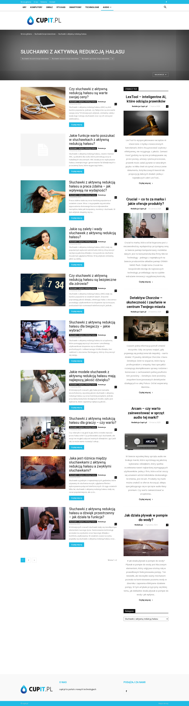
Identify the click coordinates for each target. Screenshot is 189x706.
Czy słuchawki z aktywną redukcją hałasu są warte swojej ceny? (88, 93)
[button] (165, 7)
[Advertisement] (118, 20)
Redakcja (102, 102)
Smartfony (75, 7)
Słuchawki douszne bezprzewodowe (35, 59)
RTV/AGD (61, 7)
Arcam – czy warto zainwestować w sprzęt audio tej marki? (146, 413)
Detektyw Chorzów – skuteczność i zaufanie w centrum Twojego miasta (146, 302)
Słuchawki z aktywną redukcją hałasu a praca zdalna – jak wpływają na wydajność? (92, 186)
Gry (24, 7)
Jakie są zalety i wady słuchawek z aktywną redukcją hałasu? (92, 233)
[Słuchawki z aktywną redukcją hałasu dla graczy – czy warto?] (43, 433)
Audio (106, 7)
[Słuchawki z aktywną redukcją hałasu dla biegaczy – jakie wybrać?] (43, 336)
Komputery (36, 7)
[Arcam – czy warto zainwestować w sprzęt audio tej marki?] (146, 439)
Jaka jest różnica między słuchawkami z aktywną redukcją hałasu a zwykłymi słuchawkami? (90, 464)
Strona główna (26, 2)
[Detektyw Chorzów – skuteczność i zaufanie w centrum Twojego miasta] (146, 328)
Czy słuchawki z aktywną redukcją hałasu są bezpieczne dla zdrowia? (92, 280)
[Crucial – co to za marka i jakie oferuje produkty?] (146, 225)
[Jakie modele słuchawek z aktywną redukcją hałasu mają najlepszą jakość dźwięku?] (43, 386)
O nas (36, 2)
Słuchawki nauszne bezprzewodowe (65, 59)
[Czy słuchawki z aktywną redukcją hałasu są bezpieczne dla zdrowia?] (43, 290)
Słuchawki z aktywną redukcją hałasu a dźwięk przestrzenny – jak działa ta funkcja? (92, 513)
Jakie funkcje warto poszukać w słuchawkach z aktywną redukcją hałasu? (92, 140)
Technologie (92, 7)
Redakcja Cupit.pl (139, 106)
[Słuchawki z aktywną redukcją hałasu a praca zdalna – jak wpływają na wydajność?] (43, 196)
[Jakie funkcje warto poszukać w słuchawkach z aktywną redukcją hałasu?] (43, 150)
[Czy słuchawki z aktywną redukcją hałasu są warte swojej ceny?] (43, 103)
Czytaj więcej (76, 125)
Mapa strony (163, 703)
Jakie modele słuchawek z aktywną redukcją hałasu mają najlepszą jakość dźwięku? (92, 376)
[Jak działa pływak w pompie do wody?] (146, 542)
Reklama (44, 2)
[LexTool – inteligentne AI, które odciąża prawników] (146, 123)
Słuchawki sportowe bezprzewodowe (95, 59)
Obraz (49, 7)
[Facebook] (166, 2)
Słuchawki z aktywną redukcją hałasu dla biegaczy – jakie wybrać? (92, 326)
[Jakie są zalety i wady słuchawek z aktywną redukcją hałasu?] (43, 243)
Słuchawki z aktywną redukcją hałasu (83, 102)
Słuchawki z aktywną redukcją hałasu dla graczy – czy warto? (92, 421)
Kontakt (52, 2)
